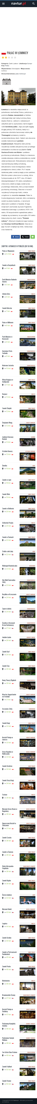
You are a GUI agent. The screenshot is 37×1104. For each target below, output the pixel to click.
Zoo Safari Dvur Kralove (9, 1052)
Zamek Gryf (6, 651)
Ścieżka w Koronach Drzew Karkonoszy (8, 624)
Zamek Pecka (6, 966)
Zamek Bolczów (7, 308)
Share (17, 237)
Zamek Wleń (6, 494)
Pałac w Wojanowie (8, 251)
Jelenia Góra (6, 294)
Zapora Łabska (6, 608)
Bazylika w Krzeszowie (9, 594)
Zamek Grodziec (7, 766)
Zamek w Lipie (6, 480)
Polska (7, 65)
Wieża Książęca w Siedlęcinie (7, 380)
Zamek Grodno (6, 937)
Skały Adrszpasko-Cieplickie (8, 867)
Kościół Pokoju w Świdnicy (7, 1010)
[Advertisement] (18, 27)
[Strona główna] (18, 5)
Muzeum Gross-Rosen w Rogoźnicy (9, 810)
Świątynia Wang (7, 422)
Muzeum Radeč (7, 909)
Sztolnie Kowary (7, 451)
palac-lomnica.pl (20, 74)
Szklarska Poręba (7, 522)
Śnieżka (4, 465)
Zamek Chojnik (6, 408)
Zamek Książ (6, 723)
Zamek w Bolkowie (8, 508)
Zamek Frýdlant (7, 1066)
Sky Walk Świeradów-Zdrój (9, 581)
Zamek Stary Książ (8, 780)
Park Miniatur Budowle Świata (9, 280)
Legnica (4, 923)
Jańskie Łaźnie (6, 637)
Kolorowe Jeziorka (8, 365)
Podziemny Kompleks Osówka (8, 1024)
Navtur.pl (16, 1100)
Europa (29, 63)
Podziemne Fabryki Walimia (8, 1039)
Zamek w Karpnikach (8, 265)
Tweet (26, 237)
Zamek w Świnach (7, 537)
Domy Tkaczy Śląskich (9, 680)
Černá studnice (7, 895)
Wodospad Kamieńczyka (9, 565)
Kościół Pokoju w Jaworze (7, 738)
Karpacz (4, 394)
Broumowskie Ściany (8, 995)
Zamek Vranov (6, 1081)
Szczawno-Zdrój (7, 709)
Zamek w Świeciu (7, 852)
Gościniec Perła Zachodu (7, 352)
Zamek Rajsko (6, 880)
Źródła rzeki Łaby (7, 551)
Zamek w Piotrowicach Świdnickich (9, 953)
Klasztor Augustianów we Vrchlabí (9, 695)
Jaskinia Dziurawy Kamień (7, 438)
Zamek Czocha (6, 837)
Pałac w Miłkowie (7, 322)
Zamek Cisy (5, 666)
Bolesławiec (6, 980)
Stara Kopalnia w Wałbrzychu (7, 752)
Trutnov (4, 794)
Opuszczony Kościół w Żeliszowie (9, 824)
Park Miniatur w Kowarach (7, 337)
